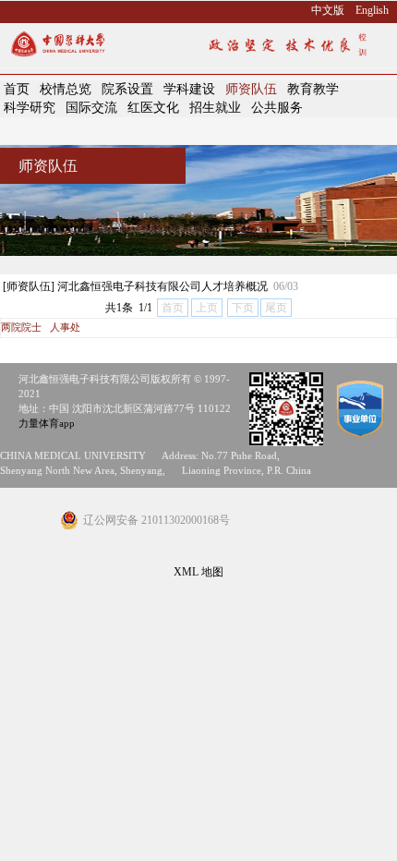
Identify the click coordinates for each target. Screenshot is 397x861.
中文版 (327, 10)
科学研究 (29, 108)
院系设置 (127, 89)
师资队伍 (251, 89)
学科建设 (189, 89)
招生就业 (215, 108)
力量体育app (46, 423)
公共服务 (277, 108)
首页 (17, 89)
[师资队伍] (28, 286)
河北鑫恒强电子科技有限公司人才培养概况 (162, 286)
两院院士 (21, 327)
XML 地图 (198, 571)
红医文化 (153, 108)
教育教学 (313, 89)
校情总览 (65, 89)
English (372, 10)
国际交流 (91, 108)
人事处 (65, 327)
